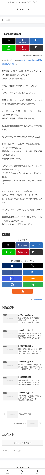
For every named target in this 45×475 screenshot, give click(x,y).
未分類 (7, 234)
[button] (36, 48)
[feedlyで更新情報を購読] (33, 284)
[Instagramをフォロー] (12, 278)
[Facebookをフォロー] (12, 272)
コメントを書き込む (23, 443)
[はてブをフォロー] (33, 272)
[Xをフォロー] (33, 265)
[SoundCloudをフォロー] (33, 278)
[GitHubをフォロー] (12, 284)
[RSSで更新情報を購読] (22, 291)
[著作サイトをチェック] (12, 265)
